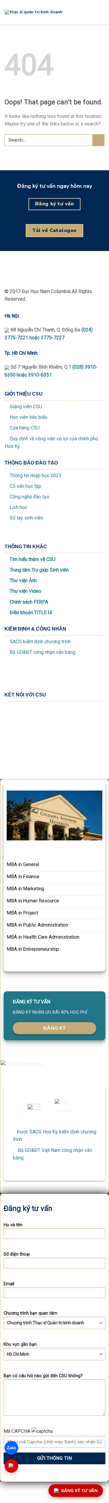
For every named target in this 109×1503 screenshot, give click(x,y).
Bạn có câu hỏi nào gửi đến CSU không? (43, 1375)
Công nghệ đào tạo (29, 497)
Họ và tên (13, 1225)
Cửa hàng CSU (25, 428)
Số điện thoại (17, 1254)
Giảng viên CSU (26, 406)
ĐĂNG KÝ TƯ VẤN (79, 1490)
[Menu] (100, 12)
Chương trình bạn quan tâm (30, 1313)
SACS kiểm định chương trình (40, 641)
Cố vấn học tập (25, 486)
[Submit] (98, 140)
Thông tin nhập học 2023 (35, 475)
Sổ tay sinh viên (26, 518)
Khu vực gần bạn (20, 1344)
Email (9, 1283)
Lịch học (18, 507)
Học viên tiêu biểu (28, 417)
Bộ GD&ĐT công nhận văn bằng (42, 652)
